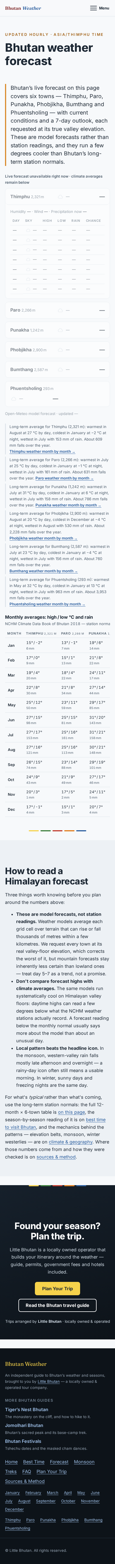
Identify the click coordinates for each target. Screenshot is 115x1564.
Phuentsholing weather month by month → (47, 604)
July (9, 1501)
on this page (71, 1112)
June (95, 1492)
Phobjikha (70, 1520)
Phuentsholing (17, 1528)
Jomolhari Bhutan (24, 1425)
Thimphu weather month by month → (42, 451)
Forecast (59, 1461)
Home (11, 1461)
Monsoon (84, 1461)
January (12, 1492)
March (52, 1492)
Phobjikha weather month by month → (43, 538)
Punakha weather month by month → (68, 505)
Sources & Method (25, 1481)
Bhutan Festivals (23, 1441)
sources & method (56, 1157)
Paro (30, 1520)
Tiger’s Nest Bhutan (26, 1409)
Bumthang (93, 1520)
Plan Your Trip (57, 1288)
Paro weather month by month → (64, 478)
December (14, 1509)
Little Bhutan (49, 1381)
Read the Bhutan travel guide (57, 1305)
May (81, 1492)
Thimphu (13, 1520)
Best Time (33, 1461)
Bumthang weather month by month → (43, 571)
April (68, 1492)
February (33, 1492)
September (46, 1501)
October (68, 1501)
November (90, 1501)
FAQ (26, 1471)
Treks (11, 1471)
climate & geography (70, 1142)
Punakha (48, 1520)
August (24, 1501)
